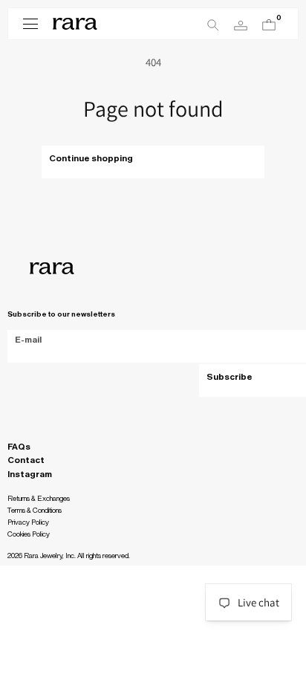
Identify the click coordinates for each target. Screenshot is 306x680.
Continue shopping (91, 158)
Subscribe (229, 376)
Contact (26, 460)
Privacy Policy (28, 522)
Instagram (29, 474)
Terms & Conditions (34, 510)
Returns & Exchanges (38, 498)
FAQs (18, 446)
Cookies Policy (28, 534)
